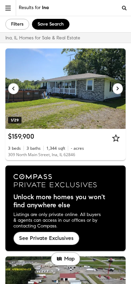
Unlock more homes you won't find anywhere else (59, 201)
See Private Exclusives (46, 238)
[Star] (116, 138)
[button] (8, 8)
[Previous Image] (13, 88)
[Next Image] (118, 88)
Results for (34, 7)
